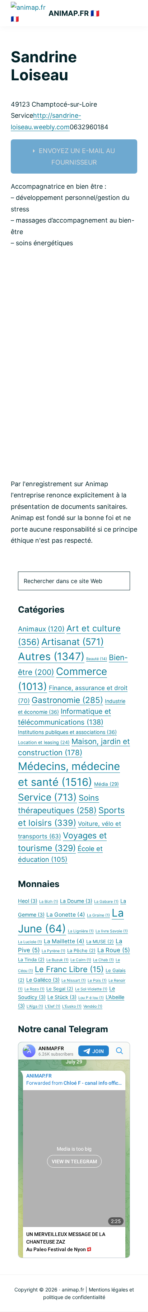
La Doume (76, 901)
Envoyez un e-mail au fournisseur (77, 156)
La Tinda (31, 959)
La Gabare (106, 901)
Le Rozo (34, 989)
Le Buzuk (57, 960)
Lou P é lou (91, 997)
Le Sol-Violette (91, 989)
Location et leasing (44, 742)
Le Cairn (80, 960)
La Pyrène (53, 951)
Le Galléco (43, 980)
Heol (27, 901)
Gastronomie (67, 700)
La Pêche (81, 950)
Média (106, 784)
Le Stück (62, 997)
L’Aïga (35, 1006)
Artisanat (72, 641)
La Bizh (48, 901)
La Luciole (30, 942)
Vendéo (92, 1006)
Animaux (41, 629)
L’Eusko (72, 1006)
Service (47, 797)
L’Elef (52, 1006)
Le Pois (97, 980)
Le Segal (59, 988)
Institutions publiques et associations (67, 732)
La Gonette (65, 914)
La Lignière (81, 931)
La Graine (98, 915)
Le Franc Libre (69, 969)
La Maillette (64, 941)
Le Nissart (73, 980)
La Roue (113, 950)
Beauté (96, 659)
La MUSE (100, 941)
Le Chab (103, 960)
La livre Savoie (112, 931)
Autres (51, 656)
